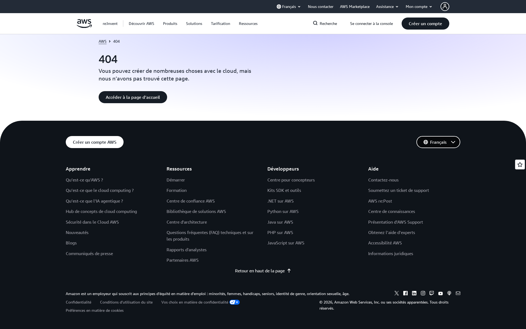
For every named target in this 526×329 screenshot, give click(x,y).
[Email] (458, 294)
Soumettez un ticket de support (398, 190)
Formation (177, 190)
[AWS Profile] (445, 6)
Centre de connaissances (391, 211)
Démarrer (176, 180)
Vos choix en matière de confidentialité (194, 302)
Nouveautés (77, 232)
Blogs (71, 243)
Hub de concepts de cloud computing (101, 211)
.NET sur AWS (280, 201)
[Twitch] (432, 294)
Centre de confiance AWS (191, 201)
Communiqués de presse (89, 253)
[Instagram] (423, 294)
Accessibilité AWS (385, 243)
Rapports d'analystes (187, 249)
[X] (397, 294)
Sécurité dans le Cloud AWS (92, 222)
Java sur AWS (280, 222)
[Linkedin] (414, 294)
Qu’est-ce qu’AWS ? (84, 180)
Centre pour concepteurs (291, 180)
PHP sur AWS (280, 232)
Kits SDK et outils (284, 190)
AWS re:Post (380, 201)
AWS (103, 41)
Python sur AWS (283, 211)
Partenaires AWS (183, 260)
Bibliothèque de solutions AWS (196, 211)
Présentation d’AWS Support (395, 222)
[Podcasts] (449, 294)
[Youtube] (440, 294)
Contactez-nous (383, 180)
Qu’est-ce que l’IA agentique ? (94, 201)
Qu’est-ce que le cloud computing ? (100, 190)
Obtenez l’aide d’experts (391, 232)
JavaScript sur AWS (285, 243)
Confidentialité (78, 302)
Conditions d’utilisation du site (126, 302)
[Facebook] (405, 294)
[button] (141, 23)
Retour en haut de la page (260, 270)
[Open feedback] (520, 164)
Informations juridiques (390, 253)
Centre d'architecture (187, 222)
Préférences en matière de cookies (95, 310)
